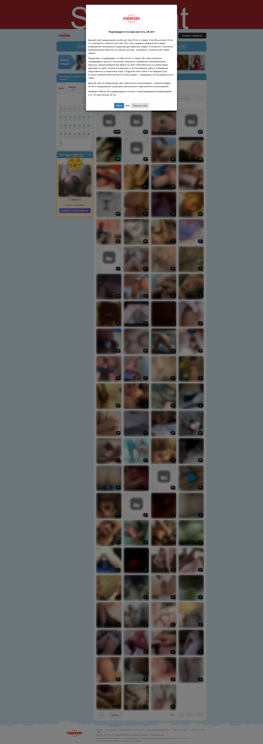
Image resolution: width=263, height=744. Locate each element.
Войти (119, 105)
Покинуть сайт (140, 105)
